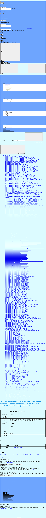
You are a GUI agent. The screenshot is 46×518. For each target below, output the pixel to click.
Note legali (5, 493)
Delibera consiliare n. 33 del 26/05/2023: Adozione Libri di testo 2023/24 (18, 250)
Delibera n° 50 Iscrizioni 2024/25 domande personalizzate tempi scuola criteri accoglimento (21, 161)
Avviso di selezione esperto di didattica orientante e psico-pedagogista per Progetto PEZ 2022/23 (22, 330)
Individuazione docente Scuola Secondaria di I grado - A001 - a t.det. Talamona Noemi (20, 306)
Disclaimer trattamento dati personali (6, 508)
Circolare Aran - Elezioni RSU (10, 393)
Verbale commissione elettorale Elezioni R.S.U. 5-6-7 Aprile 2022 (16, 387)
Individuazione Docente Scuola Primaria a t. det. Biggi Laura (16, 281)
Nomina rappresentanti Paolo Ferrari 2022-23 (13, 331)
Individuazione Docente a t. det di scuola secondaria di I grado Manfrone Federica (19, 276)
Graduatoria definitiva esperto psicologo (12, 386)
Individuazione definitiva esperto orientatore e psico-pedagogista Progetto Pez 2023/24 (20, 182)
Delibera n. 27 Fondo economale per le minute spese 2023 (15, 291)
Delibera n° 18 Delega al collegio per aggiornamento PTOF (15, 365)
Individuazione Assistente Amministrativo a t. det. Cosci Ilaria (16, 359)
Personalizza (3, 464)
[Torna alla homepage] (23, 63)
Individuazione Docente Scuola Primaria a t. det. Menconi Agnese (16, 280)
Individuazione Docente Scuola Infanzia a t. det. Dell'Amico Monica (17, 282)
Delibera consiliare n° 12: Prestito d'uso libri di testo (14, 378)
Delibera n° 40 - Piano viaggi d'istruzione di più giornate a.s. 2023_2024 (18, 233)
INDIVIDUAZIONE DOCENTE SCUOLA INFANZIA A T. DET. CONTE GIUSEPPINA (21, 230)
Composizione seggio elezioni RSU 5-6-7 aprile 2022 (14, 389)
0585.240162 (6, 482)
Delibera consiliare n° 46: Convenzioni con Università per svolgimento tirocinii (19, 187)
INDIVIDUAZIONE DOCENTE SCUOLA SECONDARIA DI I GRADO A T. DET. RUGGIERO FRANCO (25, 219)
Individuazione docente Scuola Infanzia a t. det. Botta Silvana (16, 347)
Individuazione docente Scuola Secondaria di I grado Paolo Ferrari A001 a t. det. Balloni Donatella (22, 348)
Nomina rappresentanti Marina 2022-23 (12, 332)
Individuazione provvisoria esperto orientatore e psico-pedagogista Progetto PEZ (19, 184)
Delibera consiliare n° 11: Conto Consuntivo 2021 (14, 379)
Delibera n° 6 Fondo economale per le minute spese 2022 (15, 395)
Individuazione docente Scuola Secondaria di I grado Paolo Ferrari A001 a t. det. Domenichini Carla (22, 346)
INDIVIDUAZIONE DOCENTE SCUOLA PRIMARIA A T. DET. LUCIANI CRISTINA (21, 166)
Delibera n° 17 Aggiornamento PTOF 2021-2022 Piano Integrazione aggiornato (19, 373)
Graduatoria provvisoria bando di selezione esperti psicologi (15, 388)
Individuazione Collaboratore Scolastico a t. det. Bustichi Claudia (16, 270)
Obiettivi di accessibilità (7, 497)
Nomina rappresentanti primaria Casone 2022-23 (13, 334)
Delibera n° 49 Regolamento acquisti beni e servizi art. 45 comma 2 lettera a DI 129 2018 (21, 162)
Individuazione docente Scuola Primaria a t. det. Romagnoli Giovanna (17, 340)
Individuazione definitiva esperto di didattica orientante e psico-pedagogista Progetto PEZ (21, 317)
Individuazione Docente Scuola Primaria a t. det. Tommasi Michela (17, 271)
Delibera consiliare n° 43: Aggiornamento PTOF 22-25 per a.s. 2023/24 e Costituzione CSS (21, 190)
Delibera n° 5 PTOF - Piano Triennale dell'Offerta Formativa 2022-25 (17, 396)
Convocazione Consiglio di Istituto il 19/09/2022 (13, 367)
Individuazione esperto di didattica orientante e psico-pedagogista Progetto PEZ (19, 326)
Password (12, 9)
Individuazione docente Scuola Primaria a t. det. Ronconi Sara (16, 357)
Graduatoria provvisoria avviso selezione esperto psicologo (15, 303)
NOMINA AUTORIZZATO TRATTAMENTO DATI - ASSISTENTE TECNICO (20, 157)
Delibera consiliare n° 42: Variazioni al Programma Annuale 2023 (16, 191)
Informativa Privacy (6, 494)
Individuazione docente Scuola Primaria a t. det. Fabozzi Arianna (16, 358)
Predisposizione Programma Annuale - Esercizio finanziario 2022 (16, 398)
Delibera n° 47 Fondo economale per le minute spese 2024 (15, 164)
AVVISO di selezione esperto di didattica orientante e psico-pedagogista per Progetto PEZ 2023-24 (22, 194)
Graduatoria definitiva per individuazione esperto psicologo (15, 302)
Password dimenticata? (4, 11)
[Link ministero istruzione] (5, 1)
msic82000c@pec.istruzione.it (14, 484)
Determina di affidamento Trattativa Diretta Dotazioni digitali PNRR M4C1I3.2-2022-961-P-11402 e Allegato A (25, 199)
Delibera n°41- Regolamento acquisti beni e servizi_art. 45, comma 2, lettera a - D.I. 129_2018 (21, 232)
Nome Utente (13, 8)
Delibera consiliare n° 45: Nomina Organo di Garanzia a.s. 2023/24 (17, 188)
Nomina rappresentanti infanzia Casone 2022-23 (13, 337)
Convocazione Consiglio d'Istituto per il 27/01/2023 (14, 292)
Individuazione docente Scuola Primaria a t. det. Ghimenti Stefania (16, 345)
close (2, 73)
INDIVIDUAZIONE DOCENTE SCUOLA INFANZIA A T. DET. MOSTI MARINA (20, 178)
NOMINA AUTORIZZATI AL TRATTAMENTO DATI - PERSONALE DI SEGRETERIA (21, 160)
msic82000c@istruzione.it (18, 447)
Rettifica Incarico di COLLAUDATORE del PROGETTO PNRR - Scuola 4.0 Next (20, 176)
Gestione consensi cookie (7, 499)
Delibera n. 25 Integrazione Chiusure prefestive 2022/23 (15, 299)
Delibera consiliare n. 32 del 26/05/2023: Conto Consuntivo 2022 (16, 251)
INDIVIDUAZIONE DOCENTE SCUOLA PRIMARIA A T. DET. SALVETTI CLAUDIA (21, 220)
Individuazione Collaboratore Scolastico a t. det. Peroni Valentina (16, 283)
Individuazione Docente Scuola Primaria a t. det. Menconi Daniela (16, 273)
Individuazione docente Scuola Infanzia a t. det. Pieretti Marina (16, 363)
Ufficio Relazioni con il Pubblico (8, 495)
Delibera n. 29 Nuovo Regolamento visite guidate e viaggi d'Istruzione (17, 289)
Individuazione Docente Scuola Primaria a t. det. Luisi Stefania (16, 295)
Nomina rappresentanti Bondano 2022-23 (12, 333)
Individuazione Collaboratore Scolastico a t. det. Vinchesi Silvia (16, 275)
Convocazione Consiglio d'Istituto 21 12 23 (12, 173)
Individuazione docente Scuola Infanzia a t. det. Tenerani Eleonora (16, 360)
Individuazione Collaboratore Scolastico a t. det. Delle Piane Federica (17, 277)
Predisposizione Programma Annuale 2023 (12, 297)
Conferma (6, 62)
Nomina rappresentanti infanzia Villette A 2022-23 (14, 338)
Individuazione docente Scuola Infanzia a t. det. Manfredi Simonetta (17, 361)
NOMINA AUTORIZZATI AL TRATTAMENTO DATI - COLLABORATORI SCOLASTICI (22, 159)
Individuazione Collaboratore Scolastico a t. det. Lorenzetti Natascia (17, 315)
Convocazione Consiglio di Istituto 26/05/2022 (13, 380)
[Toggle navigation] (9, 68)
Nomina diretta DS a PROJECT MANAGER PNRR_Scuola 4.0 (16, 245)
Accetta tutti (17, 464)
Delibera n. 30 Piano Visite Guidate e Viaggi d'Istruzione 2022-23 (16, 288)
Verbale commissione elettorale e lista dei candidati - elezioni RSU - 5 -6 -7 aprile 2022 (20, 390)
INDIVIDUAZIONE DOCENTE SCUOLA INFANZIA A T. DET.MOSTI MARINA (20, 167)
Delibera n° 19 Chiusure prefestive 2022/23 (12, 364)
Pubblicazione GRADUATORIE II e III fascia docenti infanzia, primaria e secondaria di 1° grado (22, 371)
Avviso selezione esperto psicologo (11, 313)
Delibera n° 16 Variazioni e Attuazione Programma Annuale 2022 (16, 374)
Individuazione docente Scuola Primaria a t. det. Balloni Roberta (16, 353)
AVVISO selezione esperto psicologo (11, 195)
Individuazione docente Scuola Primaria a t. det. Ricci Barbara (16, 325)
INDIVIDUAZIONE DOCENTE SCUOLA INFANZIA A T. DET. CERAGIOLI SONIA (21, 186)
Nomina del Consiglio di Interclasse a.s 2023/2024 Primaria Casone (17, 212)
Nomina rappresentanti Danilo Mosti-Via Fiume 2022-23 (15, 335)
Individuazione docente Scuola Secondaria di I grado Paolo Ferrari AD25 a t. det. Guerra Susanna (22, 349)
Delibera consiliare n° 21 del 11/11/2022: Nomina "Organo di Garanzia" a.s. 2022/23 (20, 320)
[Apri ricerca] (37, 68)
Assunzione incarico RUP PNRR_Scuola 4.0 (13, 246)
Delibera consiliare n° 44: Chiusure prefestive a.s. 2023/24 (15, 189)
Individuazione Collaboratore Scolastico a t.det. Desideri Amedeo (16, 314)
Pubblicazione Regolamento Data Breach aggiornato (14, 223)
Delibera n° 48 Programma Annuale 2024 (12, 163)
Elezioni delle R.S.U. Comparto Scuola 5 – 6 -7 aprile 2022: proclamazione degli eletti (20, 385)
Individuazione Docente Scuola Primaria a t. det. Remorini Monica (16, 266)
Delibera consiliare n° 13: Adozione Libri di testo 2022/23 (15, 377)
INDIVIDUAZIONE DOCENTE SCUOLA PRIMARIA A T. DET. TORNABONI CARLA (22, 183)
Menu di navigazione (21, 153)
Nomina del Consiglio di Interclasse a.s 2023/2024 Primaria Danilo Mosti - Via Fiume (20, 210)
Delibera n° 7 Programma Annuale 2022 (12, 394)
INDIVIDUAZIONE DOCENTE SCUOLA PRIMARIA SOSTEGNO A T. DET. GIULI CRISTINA (23, 185)
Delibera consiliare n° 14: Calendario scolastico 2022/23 (15, 376)
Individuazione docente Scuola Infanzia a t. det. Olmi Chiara (15, 354)
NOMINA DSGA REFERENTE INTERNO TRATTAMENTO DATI (17, 156)
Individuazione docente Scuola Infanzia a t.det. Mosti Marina (15, 308)
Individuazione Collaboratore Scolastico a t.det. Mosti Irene (15, 312)
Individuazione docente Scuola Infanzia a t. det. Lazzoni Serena (16, 328)
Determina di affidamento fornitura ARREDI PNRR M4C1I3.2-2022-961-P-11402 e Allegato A (22, 198)
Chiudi (2, 34)
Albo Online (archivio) (7, 155)
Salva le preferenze (9, 475)
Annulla (2, 62)
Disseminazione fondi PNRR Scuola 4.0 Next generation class (16, 259)
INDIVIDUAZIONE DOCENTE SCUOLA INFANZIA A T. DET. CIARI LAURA (20, 165)
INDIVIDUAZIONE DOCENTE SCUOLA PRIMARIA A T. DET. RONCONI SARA (21, 169)
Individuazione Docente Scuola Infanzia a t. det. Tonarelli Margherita (17, 279)
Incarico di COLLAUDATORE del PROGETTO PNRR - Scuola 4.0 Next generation (20, 202)
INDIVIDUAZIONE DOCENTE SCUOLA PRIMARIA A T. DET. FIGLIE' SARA (20, 221)
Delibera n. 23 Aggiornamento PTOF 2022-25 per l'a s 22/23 (16, 301)
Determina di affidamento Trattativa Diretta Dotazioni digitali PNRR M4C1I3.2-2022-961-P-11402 (22, 200)
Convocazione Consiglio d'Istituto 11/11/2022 (13, 327)
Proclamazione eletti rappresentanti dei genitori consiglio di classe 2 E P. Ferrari (19, 329)
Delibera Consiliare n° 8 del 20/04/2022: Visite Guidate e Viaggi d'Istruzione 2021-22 (20, 384)
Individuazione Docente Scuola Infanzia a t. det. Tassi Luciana (16, 293)
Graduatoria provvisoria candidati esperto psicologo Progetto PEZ (16, 181)
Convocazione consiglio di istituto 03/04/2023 (13, 265)
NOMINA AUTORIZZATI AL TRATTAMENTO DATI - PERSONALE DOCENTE (20, 158)
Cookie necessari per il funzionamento (7, 472)
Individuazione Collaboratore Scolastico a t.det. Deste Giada (15, 310)
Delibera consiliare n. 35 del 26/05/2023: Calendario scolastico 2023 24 (17, 247)
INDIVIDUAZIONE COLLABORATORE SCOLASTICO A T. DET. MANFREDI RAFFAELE (22, 217)
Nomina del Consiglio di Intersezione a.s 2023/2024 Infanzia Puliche (17, 207)
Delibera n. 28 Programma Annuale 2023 (12, 290)
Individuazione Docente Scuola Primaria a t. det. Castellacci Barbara (17, 287)
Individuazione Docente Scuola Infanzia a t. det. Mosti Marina (16, 257)
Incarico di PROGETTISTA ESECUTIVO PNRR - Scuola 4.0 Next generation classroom (21, 244)
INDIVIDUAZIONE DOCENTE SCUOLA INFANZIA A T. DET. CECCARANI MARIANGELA (23, 215)
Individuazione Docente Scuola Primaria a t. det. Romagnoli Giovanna (17, 268)
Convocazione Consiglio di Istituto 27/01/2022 (13, 397)
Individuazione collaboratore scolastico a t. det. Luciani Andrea (16, 323)
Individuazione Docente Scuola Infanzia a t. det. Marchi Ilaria (16, 254)
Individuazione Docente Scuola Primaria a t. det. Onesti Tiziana (16, 267)
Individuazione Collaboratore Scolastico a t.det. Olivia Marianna (16, 309)
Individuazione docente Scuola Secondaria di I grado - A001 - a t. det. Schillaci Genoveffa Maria (22, 304)
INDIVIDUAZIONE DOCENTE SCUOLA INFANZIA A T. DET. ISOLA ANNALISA (21, 174)
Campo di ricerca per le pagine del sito (7, 140)
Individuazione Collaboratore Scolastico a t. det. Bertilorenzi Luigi (16, 278)
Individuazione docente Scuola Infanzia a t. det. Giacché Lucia (16, 362)
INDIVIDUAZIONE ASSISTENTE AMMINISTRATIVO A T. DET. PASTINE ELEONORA (22, 222)
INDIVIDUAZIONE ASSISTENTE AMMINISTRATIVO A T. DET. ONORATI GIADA (21, 214)
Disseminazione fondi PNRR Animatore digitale (13, 260)
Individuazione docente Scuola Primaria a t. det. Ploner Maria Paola (17, 341)
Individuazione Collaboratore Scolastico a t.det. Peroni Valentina (16, 305)
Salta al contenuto (3, 0)
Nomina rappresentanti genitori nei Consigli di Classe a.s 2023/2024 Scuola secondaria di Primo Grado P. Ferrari (25, 205)
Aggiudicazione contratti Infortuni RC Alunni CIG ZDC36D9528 (16, 372)
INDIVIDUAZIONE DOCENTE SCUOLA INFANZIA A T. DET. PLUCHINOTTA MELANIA (22, 229)
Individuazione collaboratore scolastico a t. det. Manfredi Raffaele (16, 324)
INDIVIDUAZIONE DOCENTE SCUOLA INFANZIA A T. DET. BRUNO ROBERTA (21, 171)
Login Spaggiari (29, 28)
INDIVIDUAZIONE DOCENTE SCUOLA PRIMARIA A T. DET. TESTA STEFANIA (21, 168)
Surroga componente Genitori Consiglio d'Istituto (13, 368)
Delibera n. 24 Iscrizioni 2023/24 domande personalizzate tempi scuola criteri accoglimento (21, 300)
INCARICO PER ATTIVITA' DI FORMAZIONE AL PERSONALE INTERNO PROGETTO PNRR (23, 192)
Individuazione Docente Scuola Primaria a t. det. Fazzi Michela (16, 274)
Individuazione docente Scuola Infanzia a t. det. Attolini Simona (16, 352)
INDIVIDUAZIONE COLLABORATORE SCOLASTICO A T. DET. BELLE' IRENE (21, 175)
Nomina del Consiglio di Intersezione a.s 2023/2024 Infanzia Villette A (17, 206)
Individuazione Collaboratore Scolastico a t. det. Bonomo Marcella (16, 285)
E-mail (12, 25)
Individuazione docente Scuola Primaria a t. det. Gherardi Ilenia (16, 322)
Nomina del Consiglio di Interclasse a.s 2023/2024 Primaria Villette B (17, 209)
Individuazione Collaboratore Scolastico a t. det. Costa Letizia (16, 296)
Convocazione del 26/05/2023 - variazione (12, 252)
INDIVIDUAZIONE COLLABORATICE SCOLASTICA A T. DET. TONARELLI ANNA (21, 226)
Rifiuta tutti (9, 464)
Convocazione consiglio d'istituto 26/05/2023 (13, 253)
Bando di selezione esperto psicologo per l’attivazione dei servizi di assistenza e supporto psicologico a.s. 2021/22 (25, 391)
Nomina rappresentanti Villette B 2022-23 (12, 336)
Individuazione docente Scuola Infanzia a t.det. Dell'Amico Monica (17, 307)
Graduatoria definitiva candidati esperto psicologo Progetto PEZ (16, 177)
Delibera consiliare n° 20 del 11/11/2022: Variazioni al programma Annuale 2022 (19, 321)
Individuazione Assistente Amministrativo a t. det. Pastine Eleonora (17, 355)
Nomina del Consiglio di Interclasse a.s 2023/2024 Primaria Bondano (17, 213)
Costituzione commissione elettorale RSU (12, 392)
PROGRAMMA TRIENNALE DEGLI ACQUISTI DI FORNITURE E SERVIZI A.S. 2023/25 (22, 231)
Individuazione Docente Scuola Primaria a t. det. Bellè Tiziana (16, 255)
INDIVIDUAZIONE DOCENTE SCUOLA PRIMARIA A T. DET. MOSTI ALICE (20, 218)
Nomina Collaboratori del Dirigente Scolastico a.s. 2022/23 (15, 370)
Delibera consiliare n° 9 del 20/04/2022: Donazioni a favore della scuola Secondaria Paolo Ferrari (22, 383)
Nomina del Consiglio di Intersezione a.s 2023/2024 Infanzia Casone (17, 208)
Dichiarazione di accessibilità (8, 496)
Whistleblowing (5, 498)
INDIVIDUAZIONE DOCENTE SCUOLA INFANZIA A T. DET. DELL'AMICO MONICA (22, 203)
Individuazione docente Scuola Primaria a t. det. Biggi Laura (15, 316)
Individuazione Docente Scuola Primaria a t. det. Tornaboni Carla (16, 258)
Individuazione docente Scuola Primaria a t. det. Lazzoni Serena (16, 356)
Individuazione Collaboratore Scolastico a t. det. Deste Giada (15, 256)
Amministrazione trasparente (8, 500)
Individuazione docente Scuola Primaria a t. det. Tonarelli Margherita (17, 342)
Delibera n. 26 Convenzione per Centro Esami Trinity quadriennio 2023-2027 (18, 298)
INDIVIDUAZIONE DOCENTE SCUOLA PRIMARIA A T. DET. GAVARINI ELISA (21, 201)
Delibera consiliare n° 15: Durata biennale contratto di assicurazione (17, 375)
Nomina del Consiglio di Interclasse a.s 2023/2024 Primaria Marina (17, 211)
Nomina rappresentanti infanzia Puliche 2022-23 (13, 339)
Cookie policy (5, 492)
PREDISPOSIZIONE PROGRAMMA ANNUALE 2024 (15, 172)
